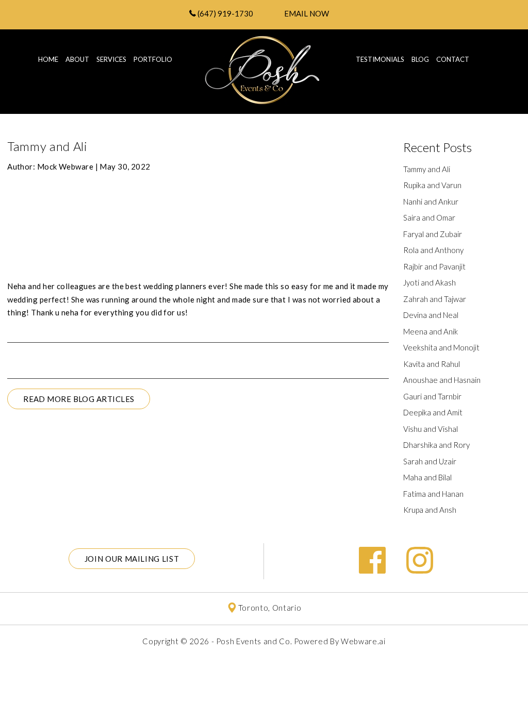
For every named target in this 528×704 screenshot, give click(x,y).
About (77, 59)
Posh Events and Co (253, 641)
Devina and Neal (430, 315)
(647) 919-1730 (224, 13)
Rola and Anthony (433, 250)
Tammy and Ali (426, 169)
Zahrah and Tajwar (434, 299)
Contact (452, 59)
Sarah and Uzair (429, 461)
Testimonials (380, 59)
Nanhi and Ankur (430, 201)
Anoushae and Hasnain (442, 379)
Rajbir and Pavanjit (434, 266)
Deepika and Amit (433, 412)
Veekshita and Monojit (441, 347)
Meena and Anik (430, 331)
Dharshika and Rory (436, 444)
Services (111, 59)
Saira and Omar (429, 217)
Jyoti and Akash (429, 282)
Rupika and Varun (432, 185)
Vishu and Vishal (430, 428)
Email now (306, 13)
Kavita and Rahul (431, 363)
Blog (420, 59)
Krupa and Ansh (429, 509)
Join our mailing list (132, 558)
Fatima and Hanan (433, 493)
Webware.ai (363, 641)
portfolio (153, 59)
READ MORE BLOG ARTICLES (78, 399)
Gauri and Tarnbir (432, 396)
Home (48, 59)
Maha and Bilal (427, 477)
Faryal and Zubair (432, 234)
